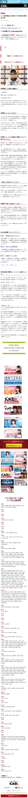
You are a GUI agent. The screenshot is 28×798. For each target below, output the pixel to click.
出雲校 (6, 702)
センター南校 (4, 598)
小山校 (7, 542)
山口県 (2, 713)
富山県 (2, 609)
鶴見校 (21, 596)
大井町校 (21, 575)
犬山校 (2, 647)
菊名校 (20, 601)
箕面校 (10, 670)
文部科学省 (18, 777)
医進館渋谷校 (21, 583)
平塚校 (2, 593)
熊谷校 (2, 552)
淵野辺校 (19, 599)
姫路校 (2, 679)
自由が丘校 (13, 575)
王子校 (14, 584)
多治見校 (10, 632)
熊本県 (2, 752)
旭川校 (22, 505)
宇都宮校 (3, 542)
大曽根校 (6, 644)
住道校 (11, 668)
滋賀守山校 (9, 655)
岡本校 (17, 682)
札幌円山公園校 (12, 505)
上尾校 (15, 554)
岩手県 (2, 514)
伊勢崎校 (13, 548)
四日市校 (5, 651)
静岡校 (2, 636)
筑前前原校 (23, 739)
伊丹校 (20, 679)
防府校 (17, 715)
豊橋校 (13, 642)
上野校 (7, 578)
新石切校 (17, 673)
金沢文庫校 (8, 596)
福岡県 (2, 735)
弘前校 (2, 511)
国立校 (25, 586)
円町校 (2, 661)
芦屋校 (23, 679)
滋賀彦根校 (14, 655)
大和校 (12, 593)
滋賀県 (2, 654)
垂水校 (24, 682)
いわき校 (6, 532)
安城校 (24, 644)
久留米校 (16, 736)
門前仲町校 (9, 570)
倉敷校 (13, 706)
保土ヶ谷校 (10, 601)
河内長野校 (18, 670)
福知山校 (3, 663)
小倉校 (8, 736)
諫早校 (12, 749)
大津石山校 (3, 655)
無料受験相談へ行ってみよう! (14, 795)
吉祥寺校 (7, 576)
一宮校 (25, 642)
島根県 (2, 701)
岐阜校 (2, 632)
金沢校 (2, 615)
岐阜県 (2, 630)
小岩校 (20, 576)
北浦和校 (22, 554)
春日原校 (13, 738)
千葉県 (2, 560)
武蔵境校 (21, 586)
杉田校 (6, 601)
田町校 (16, 572)
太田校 (6, 548)
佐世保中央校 (7, 749)
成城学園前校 (4, 575)
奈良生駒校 (13, 688)
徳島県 (2, 718)
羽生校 (10, 557)
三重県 (2, 649)
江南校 (14, 645)
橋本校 (20, 593)
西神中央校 (3, 682)
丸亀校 (6, 723)
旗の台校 (16, 583)
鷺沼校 (2, 601)
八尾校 (19, 668)
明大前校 (12, 576)
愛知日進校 (17, 642)
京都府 (2, 658)
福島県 (2, 531)
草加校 (18, 554)
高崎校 (2, 548)
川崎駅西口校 (4, 602)
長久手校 (14, 644)
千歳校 (6, 507)
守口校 (22, 670)
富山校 (2, 611)
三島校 (20, 636)
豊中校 (24, 667)
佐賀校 (2, 745)
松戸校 (7, 563)
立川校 (21, 570)
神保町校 (3, 578)
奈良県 (2, 686)
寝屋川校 (3, 668)
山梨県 (2, 622)
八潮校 (22, 557)
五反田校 (17, 586)
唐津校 (6, 745)
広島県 (2, 709)
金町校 (19, 573)
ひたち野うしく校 (4, 538)
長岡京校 (6, 661)
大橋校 (21, 738)
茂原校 (8, 564)
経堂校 (13, 586)
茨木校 (22, 668)
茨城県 (2, 535)
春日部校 (3, 554)
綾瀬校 (17, 584)
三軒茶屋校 (7, 573)
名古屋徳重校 (19, 644)
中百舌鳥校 (12, 675)
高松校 (2, 723)
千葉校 (17, 561)
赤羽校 (8, 575)
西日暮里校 (3, 583)
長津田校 (7, 599)
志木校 (7, 554)
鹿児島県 (3, 765)
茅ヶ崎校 (24, 599)
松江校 (2, 702)
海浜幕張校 (3, 564)
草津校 (18, 655)
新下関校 (6, 715)
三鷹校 (12, 583)
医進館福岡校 (4, 738)
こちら (16, 38)
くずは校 (3, 673)
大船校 (16, 599)
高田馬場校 (3, 572)
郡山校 (16, 532)
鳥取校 (2, 698)
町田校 (17, 570)
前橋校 (9, 548)
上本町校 (7, 668)
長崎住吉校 (17, 749)
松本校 (2, 628)
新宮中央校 (3, 739)
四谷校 (23, 572)
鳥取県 (2, 696)
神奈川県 (3, 590)
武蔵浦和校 (18, 557)
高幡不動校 (14, 581)
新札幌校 (6, 505)
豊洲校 (21, 584)
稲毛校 (11, 564)
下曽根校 (19, 739)
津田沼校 (13, 561)
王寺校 (8, 688)
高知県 (2, 730)
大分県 (2, 756)
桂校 (21, 661)
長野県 (2, 626)
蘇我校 (14, 566)
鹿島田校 (12, 599)
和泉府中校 (8, 673)
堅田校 (22, 655)
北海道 (2, 504)
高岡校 (6, 611)
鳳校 (7, 670)
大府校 (6, 645)
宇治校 (15, 661)
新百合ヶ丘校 (23, 598)
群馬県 (2, 547)
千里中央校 (3, 670)
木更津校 (22, 563)
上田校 (11, 628)
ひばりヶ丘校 (19, 581)
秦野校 (24, 596)
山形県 (2, 526)
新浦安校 (6, 561)
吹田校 (14, 670)
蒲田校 (6, 584)
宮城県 (2, 518)
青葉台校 (16, 593)
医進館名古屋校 (17, 647)
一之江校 (10, 584)
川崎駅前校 (16, 601)
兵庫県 (2, 677)
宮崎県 (2, 760)
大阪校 (2, 667)
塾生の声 (3, 13)
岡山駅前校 (9, 706)
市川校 (2, 561)
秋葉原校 (8, 583)
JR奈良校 (22, 688)
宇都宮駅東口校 (4, 544)
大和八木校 (3, 689)
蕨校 (7, 557)
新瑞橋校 (18, 645)
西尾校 (2, 645)
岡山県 (2, 705)
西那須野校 (15, 542)
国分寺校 (16, 576)
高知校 (2, 732)
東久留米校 (9, 586)
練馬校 (16, 573)
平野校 (6, 667)
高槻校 (21, 667)
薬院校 (11, 739)
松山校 (2, 728)
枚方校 (17, 667)
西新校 (23, 736)
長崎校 (2, 749)
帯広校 (9, 507)
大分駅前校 (3, 758)
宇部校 (10, 715)
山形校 (2, 528)
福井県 (2, 618)
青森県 (2, 509)
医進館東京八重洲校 (13, 587)
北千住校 (3, 576)
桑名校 (13, 651)
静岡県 (2, 635)
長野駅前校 (7, 628)
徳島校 (2, 719)
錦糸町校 (12, 573)
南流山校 (18, 563)
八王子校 (19, 572)
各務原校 (14, 632)
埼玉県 (2, 551)
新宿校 (8, 572)
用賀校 (2, 581)
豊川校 (22, 645)
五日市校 (13, 711)
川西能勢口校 (12, 682)
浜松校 (6, 636)
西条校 (9, 711)
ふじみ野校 (3, 557)
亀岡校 (18, 661)
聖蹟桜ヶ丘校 (11, 578)
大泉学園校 (23, 578)
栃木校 (10, 542)
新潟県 (2, 605)
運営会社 (9, 790)
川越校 (21, 552)
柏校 (10, 561)
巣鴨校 (22, 573)
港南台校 (24, 593)
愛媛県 (2, 726)
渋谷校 (23, 576)
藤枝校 (13, 636)
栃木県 (2, 541)
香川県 (2, 722)
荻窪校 (2, 573)
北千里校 (3, 675)
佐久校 (18, 628)
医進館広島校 (18, 711)
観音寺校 (10, 723)
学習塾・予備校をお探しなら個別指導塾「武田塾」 (13, 792)
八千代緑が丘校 (17, 564)
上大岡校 (3, 596)
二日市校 (9, 738)
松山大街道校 (7, 728)
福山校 (6, 711)
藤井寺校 (7, 675)
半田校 (2, 644)
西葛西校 (12, 572)
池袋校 (14, 570)
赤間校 (8, 739)
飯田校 (15, 628)
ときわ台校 (3, 586)
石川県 (2, 613)
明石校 (16, 679)
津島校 (6, 647)
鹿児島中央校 (4, 766)
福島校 (2, 532)
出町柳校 (11, 661)
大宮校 (6, 552)
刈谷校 (2, 642)
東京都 (2, 569)
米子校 (6, 698)
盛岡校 (2, 515)
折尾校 (15, 739)
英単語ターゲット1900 (11, 255)
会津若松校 (11, 532)
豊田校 (22, 642)
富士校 (16, 636)
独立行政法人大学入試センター (8, 777)
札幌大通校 (14, 507)
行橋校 (24, 738)
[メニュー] (25, 5)
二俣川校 (12, 596)
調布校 (17, 575)
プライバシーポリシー (16, 790)
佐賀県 (2, 743)
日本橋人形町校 (8, 581)
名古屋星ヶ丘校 (8, 642)
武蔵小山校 (17, 578)
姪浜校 (17, 738)
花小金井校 (20, 587)
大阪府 (2, 665)
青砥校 (2, 584)
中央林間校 (9, 598)
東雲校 (7, 587)
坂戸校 (14, 557)
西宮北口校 (12, 679)
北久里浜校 (18, 598)
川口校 (9, 552)
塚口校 (21, 682)
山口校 (2, 715)
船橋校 (10, 563)
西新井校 (3, 587)
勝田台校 (3, 563)
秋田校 (2, 524)
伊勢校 (9, 651)
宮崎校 (2, 762)
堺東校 (14, 667)
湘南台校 (17, 596)
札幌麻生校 (18, 505)
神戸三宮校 (7, 679)
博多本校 (12, 736)
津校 (2, 651)
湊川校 (8, 682)
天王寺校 (10, 667)
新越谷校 (17, 552)
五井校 (2, 566)
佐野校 (19, 542)
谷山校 (8, 766)
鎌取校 (6, 566)
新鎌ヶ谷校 (22, 561)
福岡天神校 (3, 736)
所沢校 (13, 552)
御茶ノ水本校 (4, 570)
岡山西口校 (3, 706)
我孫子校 (10, 566)
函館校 (2, 507)
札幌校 (2, 505)
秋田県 (2, 522)
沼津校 (9, 636)
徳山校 (14, 715)
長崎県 (2, 748)
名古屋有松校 (11, 647)
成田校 (14, 563)
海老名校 (3, 599)
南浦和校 (11, 554)
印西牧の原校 (23, 564)
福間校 (2, 741)
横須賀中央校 (7, 593)
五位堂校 (18, 688)
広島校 (2, 711)
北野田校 (12, 673)
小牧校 (10, 644)
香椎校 (20, 736)
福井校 (2, 619)
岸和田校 (15, 668)
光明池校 (21, 673)
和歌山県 (3, 692)
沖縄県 (2, 769)
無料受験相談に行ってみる (14, 445)
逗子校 (14, 598)
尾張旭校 (10, 645)
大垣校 (6, 632)
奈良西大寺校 (4, 688)
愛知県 (2, 639)
